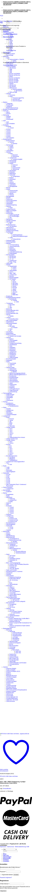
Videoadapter (13, 270)
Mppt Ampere (13, 595)
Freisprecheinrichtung (12, 230)
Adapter (8, 264)
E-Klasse (14, 327)
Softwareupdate (13, 357)
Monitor (8, 187)
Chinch (14, 269)
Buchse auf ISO (13, 82)
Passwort (3, 871)
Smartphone (12, 162)
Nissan (14, 286)
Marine (5, 493)
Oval (10, 464)
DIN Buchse (12, 85)
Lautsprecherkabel (11, 414)
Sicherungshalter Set (12, 697)
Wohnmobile (7, 858)
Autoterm (6, 31)
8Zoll (10, 49)
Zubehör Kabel (10, 367)
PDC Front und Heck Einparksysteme (16, 690)
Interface (8, 243)
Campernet (12, 544)
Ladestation (12, 185)
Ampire (11, 146)
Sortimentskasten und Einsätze (17, 662)
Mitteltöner (12, 458)
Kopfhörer (9, 491)
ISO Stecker (12, 86)
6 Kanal (8, 136)
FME (10, 72)
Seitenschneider (13, 657)
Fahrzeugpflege (7, 393)
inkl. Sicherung (13, 580)
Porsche (11, 419)
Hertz (10, 346)
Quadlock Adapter (11, 691)
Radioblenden (10, 692)
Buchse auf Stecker (14, 78)
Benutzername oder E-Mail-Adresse (10, 867)
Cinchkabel (9, 332)
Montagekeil (15, 638)
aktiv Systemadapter (11, 320)
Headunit (8, 514)
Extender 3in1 (13, 565)
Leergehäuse (16, 176)
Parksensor (9, 199)
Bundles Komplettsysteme (10, 109)
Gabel (11, 383)
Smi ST (11, 605)
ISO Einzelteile (10, 254)
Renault (14, 287)
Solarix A (11, 587)
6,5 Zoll (8, 474)
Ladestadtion (9, 150)
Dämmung (6, 115)
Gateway (8, 206)
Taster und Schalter (11, 570)
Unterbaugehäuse (17, 235)
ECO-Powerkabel (11, 359)
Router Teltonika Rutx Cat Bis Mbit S (19, 618)
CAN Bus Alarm (10, 53)
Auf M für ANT (16, 99)
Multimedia (12, 249)
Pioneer (8, 113)
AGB (27, 846)
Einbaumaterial (7, 139)
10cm (10, 429)
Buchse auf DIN (13, 79)
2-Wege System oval (12, 438)
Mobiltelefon (12, 353)
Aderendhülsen (13, 380)
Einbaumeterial (10, 140)
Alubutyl (8, 116)
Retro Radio (15, 650)
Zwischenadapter (17, 100)
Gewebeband (13, 344)
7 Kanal (11, 513)
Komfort (8, 684)
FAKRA (11, 83)
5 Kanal (8, 135)
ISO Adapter (12, 279)
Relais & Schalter (11, 334)
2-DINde (14, 300)
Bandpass (9, 33)
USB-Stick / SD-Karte (12, 700)
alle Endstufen (10, 138)
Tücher (8, 399)
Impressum (3, 846)
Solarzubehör (10, 575)
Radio (11, 153)
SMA (10, 70)
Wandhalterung (10, 535)
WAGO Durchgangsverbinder (17, 373)
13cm (10, 431)
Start (1, 21)
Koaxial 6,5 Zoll (13, 520)
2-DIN (11, 237)
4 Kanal (8, 133)
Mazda (14, 282)
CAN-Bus (12, 364)
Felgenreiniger (10, 394)
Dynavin (11, 276)
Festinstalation (16, 613)
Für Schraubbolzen (14, 591)
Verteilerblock (10, 322)
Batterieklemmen (11, 225)
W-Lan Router (10, 617)
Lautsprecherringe (11, 685)
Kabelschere (12, 654)
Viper (10, 149)
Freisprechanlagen (11, 681)
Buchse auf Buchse (14, 75)
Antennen (12, 614)
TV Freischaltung (14, 244)
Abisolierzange (13, 641)
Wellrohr (11, 195)
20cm (10, 454)
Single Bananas (13, 390)
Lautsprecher (13, 157)
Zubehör (9, 21)
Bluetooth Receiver (11, 675)
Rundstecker (12, 376)
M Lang (11, 557)
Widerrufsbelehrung (20, 846)
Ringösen (12, 387)
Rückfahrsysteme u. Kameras (14, 571)
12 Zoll (8, 480)
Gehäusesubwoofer (8, 32)
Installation (12, 347)
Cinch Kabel (9, 678)
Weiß (10, 561)
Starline (11, 148)
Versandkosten (7, 788)
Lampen (8, 317)
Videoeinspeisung (14, 246)
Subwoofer (12, 175)
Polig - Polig (12, 262)
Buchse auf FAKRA (14, 73)
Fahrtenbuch (12, 192)
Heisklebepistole (17, 635)
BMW (13, 293)
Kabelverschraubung (15, 577)
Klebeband (12, 183)
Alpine (8, 112)
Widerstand (12, 173)
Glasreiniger (9, 396)
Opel (10, 307)
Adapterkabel (13, 266)
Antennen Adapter (11, 668)
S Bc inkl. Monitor (14, 568)
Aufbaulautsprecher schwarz (17, 437)
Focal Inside (12, 363)
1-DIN (11, 233)
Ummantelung (13, 391)
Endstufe (8, 126)
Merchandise (6, 490)
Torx (10, 665)
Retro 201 (18, 651)
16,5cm (11, 433)
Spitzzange (12, 661)
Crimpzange (15, 640)
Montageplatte (13, 186)
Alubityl (8, 118)
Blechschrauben (13, 645)
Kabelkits (8, 411)
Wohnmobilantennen (12, 543)
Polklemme (9, 212)
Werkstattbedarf (7, 628)
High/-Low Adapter (11, 210)
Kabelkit (8, 409)
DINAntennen (13, 88)
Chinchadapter (13, 340)
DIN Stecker (12, 68)
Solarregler (9, 585)
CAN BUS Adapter (11, 677)
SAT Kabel (12, 555)
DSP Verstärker (10, 123)
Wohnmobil (6, 531)
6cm (10, 446)
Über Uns (6, 27)
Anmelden (16, 874)
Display (8, 534)
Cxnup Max (12, 593)
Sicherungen (9, 213)
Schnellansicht (4, 771)
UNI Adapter (9, 222)
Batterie (5, 102)
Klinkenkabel (9, 333)
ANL (10, 217)
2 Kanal (8, 132)
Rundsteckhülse (13, 377)
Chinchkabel (9, 202)
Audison (8, 672)
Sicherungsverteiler (11, 200)
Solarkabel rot (13, 560)
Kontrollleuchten (13, 319)
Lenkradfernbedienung (15, 252)
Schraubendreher (14, 664)
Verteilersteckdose (21, 553)
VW (10, 223)
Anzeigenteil (12, 604)
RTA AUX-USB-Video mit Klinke (9, 776)
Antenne (8, 503)
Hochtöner (12, 457)
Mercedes (15, 283)
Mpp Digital (12, 590)
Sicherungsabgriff (14, 215)
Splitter (14, 60)
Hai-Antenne (9, 63)
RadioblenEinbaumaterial (13, 297)
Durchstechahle (16, 634)
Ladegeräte (9, 103)
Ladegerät (9, 106)
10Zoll (11, 36)
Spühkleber (9, 219)
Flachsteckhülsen (14, 381)
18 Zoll (8, 483)
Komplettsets (9, 494)
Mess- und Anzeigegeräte (13, 563)
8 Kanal (8, 129)
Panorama (12, 95)
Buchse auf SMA (14, 80)
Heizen (8, 533)
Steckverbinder (13, 584)
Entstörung (9, 296)
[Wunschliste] (0, 735)
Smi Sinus (12, 607)
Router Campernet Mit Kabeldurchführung (15, 620)
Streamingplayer (10, 471)
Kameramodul (16, 167)
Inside (8, 417)
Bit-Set (11, 644)
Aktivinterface (10, 227)
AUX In (11, 272)
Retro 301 (18, 652)
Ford (13, 280)
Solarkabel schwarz (14, 558)
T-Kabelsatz (9, 303)
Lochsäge (15, 637)
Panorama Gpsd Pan (18, 98)
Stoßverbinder (13, 379)
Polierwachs (9, 400)
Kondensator (9, 105)
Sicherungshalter (11, 242)
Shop (4, 21)
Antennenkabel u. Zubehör (16, 59)
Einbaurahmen (16, 239)
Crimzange (12, 647)
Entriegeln (12, 648)
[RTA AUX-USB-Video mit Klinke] (14, 733)
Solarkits (8, 574)
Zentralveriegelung (11, 205)
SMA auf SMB (13, 92)
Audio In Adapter (10, 670)
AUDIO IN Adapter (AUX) (13, 671)
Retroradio (9, 470)
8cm (10, 447)
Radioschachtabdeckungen (20, 236)
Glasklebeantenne (11, 62)
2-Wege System (10, 427)
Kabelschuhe (13, 384)
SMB (10, 69)
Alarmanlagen (7, 52)
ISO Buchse (12, 256)
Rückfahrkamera (10, 404)
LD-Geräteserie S (14, 538)
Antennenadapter (11, 66)
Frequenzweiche (10, 209)
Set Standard (13, 226)
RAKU (11, 76)
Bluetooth (15, 155)
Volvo (10, 329)
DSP (4, 120)
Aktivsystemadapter (11, 323)
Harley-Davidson (7, 487)
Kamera (11, 182)
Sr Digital (11, 588)
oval (10, 436)
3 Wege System (10, 440)
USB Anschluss (10, 701)
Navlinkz (14, 143)
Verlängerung (13, 370)
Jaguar (14, 289)
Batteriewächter (10, 537)
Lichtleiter (12, 386)
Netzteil (8, 197)
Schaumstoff (9, 119)
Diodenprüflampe (17, 632)
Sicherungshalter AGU (12, 310)
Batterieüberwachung (12, 108)
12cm (10, 430)
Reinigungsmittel (14, 660)
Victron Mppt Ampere (15, 594)
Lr (9, 581)
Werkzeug (9, 309)
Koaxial (8, 444)
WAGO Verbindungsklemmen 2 (17, 374)
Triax (7, 463)
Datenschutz (10, 846)
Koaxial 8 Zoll (13, 521)
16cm (10, 434)
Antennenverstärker (11, 65)
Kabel (11, 96)
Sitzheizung (15, 169)
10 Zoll (8, 478)
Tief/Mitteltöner (13, 460)
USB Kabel (9, 263)
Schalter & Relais (11, 220)
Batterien (8, 674)
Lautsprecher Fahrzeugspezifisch (15, 461)
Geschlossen (9, 46)
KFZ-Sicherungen (14, 216)
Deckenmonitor (13, 190)
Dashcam (5, 110)
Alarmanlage (9, 55)
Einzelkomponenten (11, 456)
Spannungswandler (11, 597)
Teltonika (11, 610)
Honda (14, 290)
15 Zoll (8, 481)
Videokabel (9, 203)
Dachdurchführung (21, 551)
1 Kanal (11, 128)
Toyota (11, 420)
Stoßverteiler (12, 369)
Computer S (12, 567)
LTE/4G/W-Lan (13, 545)
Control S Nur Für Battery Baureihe (19, 564)
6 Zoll (7, 476)
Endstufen (6, 125)
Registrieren (3, 890)
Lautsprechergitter (17, 159)
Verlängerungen (10, 240)
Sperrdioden (12, 170)
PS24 (1, 15)
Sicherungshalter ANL (12, 313)
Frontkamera (9, 403)
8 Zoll (7, 477)
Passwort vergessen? (6, 877)
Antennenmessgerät (14, 642)
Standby (14, 541)
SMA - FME (12, 273)
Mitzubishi (15, 284)
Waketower (9, 497)
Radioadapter (13, 253)
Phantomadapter (13, 277)
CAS (10, 366)
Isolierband (12, 179)
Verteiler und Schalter (15, 336)
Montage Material (11, 687)
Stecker (8, 314)
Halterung (12, 498)
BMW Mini (15, 294)
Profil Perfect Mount (14, 578)
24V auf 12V (15, 600)
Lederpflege (9, 397)
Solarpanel (9, 573)
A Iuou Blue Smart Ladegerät (17, 601)
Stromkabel (9, 413)
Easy (10, 583)
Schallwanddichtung (11, 698)
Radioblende (9, 232)
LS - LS (11, 259)
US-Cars (14, 292)
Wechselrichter (10, 603)
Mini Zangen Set (13, 658)
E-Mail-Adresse (4, 883)
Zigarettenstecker (11, 229)
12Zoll (11, 35)
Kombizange (12, 655)
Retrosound (15, 156)
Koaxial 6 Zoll (13, 518)
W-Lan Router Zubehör (15, 611)
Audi (10, 324)
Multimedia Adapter (11, 688)
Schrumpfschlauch (14, 389)
